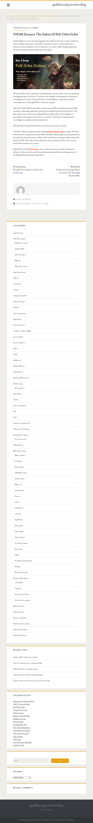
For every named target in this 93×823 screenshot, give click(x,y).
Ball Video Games (19, 239)
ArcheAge (18, 461)
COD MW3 (19, 583)
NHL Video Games (21, 267)
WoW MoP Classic (20, 635)
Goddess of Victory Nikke (22, 331)
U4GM (46, 204)
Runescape (18, 549)
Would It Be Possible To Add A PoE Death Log (28, 171)
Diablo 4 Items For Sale (21, 716)
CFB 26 (16, 278)
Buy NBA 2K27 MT (20, 725)
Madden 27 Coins (19, 719)
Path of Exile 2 (20, 537)
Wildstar (18, 567)
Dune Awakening (19, 313)
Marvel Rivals (18, 372)
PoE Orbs (37, 204)
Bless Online (19, 467)
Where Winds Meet (20, 630)
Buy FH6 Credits (19, 707)
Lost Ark (18, 514)
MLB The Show (20, 255)
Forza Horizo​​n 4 (20, 439)
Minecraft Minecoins (20, 378)
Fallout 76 (18, 485)
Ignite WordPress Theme (34, 820)
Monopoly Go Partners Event (23, 701)
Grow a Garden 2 (19, 343)
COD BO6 (17, 284)
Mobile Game (18, 384)
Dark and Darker (19, 302)
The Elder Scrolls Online (23, 561)
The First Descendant (22, 600)
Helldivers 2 (17, 360)
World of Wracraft (21, 573)
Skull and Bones (18, 606)
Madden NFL (19, 249)
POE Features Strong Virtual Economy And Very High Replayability (68, 173)
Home (10, 16)
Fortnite (17, 496)
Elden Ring (17, 319)
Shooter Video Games (21, 578)
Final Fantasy (19, 490)
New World (17, 394)
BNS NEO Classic (21, 473)
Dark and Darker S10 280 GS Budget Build (28, 675)
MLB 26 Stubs (18, 722)
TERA (17, 555)
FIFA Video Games (21, 243)
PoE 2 (15, 417)
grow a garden (18, 337)
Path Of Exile (23, 204)
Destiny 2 (18, 589)
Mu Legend (19, 526)
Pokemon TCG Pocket (21, 429)
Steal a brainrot (18, 612)
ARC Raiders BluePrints (21, 728)
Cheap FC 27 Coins (20, 710)
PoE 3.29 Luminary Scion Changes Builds (27, 663)
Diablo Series (19, 479)
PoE (14, 412)
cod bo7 (16, 290)
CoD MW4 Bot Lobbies (21, 731)
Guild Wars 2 (19, 508)
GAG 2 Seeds (18, 737)
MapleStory (19, 520)
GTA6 (15, 354)
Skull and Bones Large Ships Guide (25, 669)
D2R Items (17, 740)
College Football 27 (20, 296)
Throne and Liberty (20, 618)
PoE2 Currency (18, 713)
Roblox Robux (18, 445)
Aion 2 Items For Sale (20, 734)
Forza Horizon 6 (19, 325)
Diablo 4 (16, 308)
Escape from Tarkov (22, 594)
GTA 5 (15, 349)
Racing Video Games (20, 435)
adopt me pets (18, 233)
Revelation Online (21, 543)
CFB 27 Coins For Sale (21, 704)
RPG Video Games (26, 16)
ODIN (15, 400)
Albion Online (20, 455)
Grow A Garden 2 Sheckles (22, 742)
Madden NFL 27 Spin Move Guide (25, 657)
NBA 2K (18, 261)
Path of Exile (47, 16)
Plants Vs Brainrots (20, 406)
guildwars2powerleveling (69, 5)
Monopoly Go (20, 388)
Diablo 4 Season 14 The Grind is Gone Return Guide (31, 681)
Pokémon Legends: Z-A (21, 423)
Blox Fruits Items (19, 272)
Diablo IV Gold (18, 745)
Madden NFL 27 (19, 366)
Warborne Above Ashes (21, 624)
